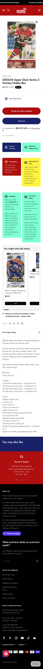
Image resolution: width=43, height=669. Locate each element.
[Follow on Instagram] (16, 638)
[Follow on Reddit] (34, 638)
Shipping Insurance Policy (9, 588)
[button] (21, 129)
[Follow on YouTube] (22, 638)
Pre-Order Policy (8, 575)
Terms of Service (8, 598)
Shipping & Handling (10, 583)
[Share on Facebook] (10, 324)
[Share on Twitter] (14, 324)
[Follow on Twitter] (10, 638)
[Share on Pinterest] (18, 324)
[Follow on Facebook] (4, 638)
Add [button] (15, 303)
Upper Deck (6, 76)
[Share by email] (22, 324)
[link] (15, 270)
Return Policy (7, 579)
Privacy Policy (7, 594)
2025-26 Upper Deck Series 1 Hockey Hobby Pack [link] (15, 291)
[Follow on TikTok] (28, 638)
